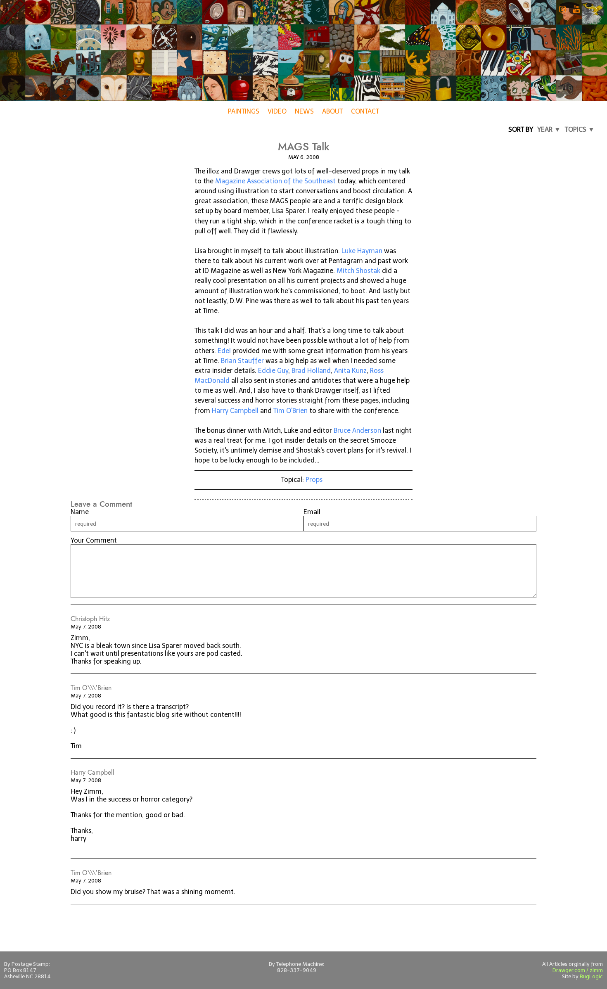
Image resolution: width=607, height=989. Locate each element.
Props (314, 480)
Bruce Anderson (357, 430)
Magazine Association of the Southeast (275, 181)
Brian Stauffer (242, 361)
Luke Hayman (361, 251)
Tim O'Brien (290, 411)
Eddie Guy (273, 371)
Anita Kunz (350, 371)
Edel (224, 351)
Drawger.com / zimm (577, 970)
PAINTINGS (243, 111)
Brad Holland (311, 371)
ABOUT (332, 111)
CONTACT (365, 111)
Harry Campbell (235, 411)
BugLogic (591, 976)
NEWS (304, 111)
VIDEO (277, 111)
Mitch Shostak (358, 271)
